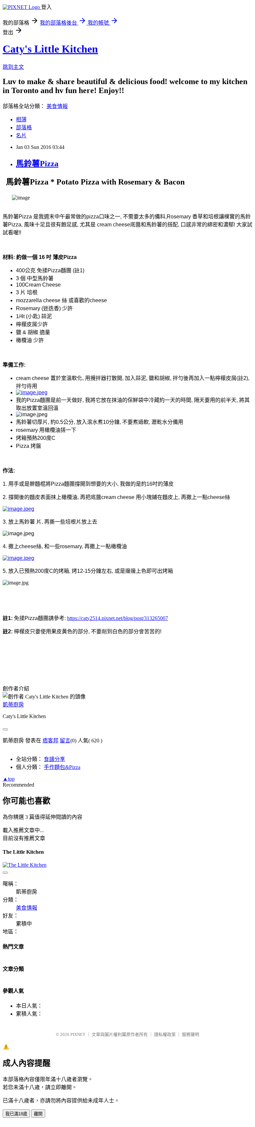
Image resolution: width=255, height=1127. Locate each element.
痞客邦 (50, 740)
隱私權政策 (165, 1034)
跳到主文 (13, 67)
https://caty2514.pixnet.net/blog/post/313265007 (117, 618)
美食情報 (57, 106)
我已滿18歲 (16, 1113)
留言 (65, 740)
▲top (9, 779)
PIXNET (77, 1034)
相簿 (21, 119)
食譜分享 (54, 759)
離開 (38, 1113)
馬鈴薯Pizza (37, 163)
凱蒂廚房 (13, 704)
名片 (21, 135)
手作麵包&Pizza (62, 767)
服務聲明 (190, 1034)
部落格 (24, 127)
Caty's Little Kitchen (50, 49)
